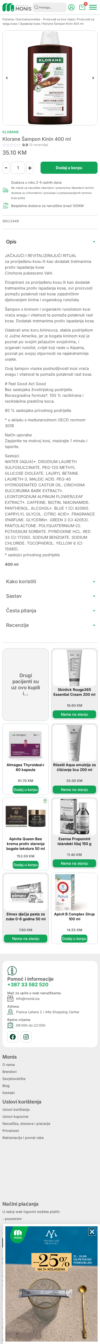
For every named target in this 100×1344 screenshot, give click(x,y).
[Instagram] (26, 1036)
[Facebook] (12, 1036)
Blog (6, 1086)
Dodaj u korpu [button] (25, 789)
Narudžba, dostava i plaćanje (26, 1123)
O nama (8, 1064)
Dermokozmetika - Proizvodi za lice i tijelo (45, 19)
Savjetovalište (13, 1079)
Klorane (10, 132)
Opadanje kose (30, 23)
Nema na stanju (74, 714)
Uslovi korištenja (16, 1109)
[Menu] (93, 7)
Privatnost (10, 1130)
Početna (8, 19)
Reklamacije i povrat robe (23, 1138)
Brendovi (9, 1072)
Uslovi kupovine (15, 1116)
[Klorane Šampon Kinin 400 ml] (50, 77)
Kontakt (8, 1093)
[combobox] (50, 7)
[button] (7, 78)
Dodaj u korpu (69, 167)
